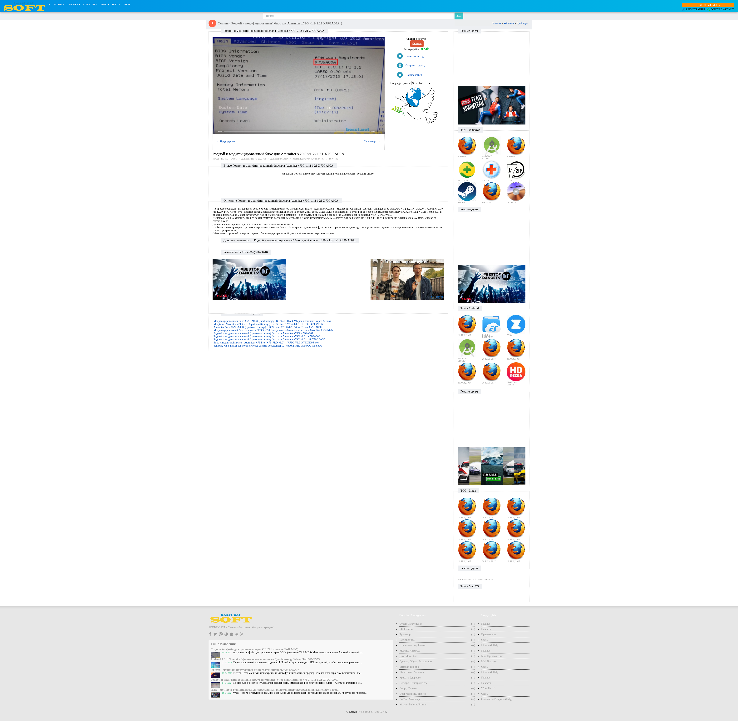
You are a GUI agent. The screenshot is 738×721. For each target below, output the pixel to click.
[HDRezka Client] (516, 371)
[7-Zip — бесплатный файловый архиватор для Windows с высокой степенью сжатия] (516, 169)
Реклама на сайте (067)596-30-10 (476, 579)
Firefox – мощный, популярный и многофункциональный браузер (255, 669)
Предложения (489, 634)
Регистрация (695, 9)
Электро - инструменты (413, 683)
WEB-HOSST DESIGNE (372, 711)
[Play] (298, 86)
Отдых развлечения (411, 623)
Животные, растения (412, 672)
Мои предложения (492, 656)
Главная (58, 4)
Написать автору (415, 56)
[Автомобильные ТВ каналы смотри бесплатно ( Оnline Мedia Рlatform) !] (491, 466)
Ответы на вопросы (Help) (496, 699)
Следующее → (372, 141)
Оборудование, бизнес (413, 693)
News (72, 4)
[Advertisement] (328, 186)
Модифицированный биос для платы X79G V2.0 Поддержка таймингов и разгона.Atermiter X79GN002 (273, 330)
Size (415, 83)
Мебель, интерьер (410, 650)
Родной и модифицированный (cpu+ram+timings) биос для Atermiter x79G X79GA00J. (263, 333)
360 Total (463, 180)
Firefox (462, 156)
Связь (126, 4)
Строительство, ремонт (413, 645)
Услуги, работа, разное (413, 704)
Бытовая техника (409, 666)
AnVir (485, 180)
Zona (510, 335)
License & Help (489, 645)
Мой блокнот (489, 661)
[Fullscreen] (381, 132)
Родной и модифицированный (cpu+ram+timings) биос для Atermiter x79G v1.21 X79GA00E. (267, 336)
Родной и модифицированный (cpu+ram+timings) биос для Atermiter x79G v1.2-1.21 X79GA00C (269, 339)
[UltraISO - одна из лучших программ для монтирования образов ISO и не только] (516, 191)
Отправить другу (415, 65)
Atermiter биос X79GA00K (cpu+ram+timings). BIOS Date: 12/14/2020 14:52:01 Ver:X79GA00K (268, 327)
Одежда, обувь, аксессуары (416, 661)
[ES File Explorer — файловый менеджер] (491, 323)
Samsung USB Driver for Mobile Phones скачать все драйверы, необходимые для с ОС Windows (268, 345)
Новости (89, 4)
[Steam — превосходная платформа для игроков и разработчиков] (467, 191)
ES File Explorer (487, 336)
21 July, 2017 (464, 335)
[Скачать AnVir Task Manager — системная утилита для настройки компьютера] (491, 169)
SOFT (115, 4)
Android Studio (487, 157)
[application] (299, 85)
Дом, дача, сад (408, 656)
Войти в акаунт (722, 9)
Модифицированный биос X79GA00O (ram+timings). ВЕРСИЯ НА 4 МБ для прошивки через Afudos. (273, 321)
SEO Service (407, 629)
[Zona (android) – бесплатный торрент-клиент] (516, 323)
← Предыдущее (226, 141)
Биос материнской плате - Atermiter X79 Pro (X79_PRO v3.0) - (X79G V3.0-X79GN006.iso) (266, 342)
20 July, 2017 (489, 359)
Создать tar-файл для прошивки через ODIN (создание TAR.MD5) (254, 649)
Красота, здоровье (410, 677)
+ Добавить (708, 5)
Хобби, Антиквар (410, 699)
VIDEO (103, 4)
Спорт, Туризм (408, 688)
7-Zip (509, 180)
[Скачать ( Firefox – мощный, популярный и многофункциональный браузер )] (467, 145)
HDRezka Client (512, 383)
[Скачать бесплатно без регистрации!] (233, 14)
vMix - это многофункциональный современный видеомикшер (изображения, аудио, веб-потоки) (275, 689)
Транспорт (406, 634)
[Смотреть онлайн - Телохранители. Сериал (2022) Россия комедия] (491, 105)
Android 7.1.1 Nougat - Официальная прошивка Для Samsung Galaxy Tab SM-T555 (265, 659)
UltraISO (512, 202)
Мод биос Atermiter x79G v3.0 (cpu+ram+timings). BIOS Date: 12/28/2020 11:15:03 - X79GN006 (268, 324)
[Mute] (377, 132)
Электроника (407, 639)
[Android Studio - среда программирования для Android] (491, 145)
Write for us (488, 688)
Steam (461, 202)
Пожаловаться (414, 75)
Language (396, 83)
